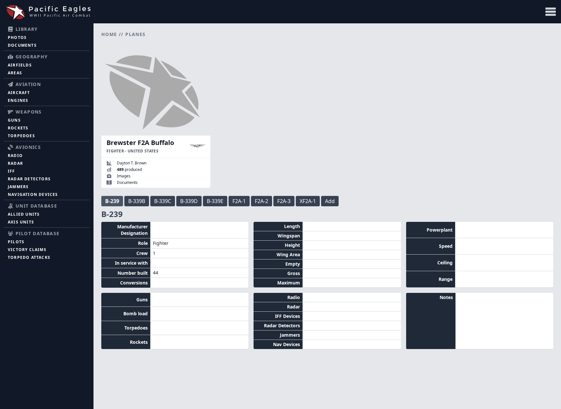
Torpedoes (21, 135)
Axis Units (21, 222)
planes (135, 34)
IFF (11, 171)
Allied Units (24, 214)
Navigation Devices (33, 194)
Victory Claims (27, 249)
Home (109, 34)
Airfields (20, 65)
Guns (14, 120)
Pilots (16, 242)
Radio (15, 155)
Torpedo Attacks (29, 257)
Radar (15, 163)
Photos (17, 37)
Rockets (18, 128)
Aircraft (19, 92)
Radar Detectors (29, 179)
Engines (18, 100)
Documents (22, 45)
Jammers (18, 186)
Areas (15, 73)
